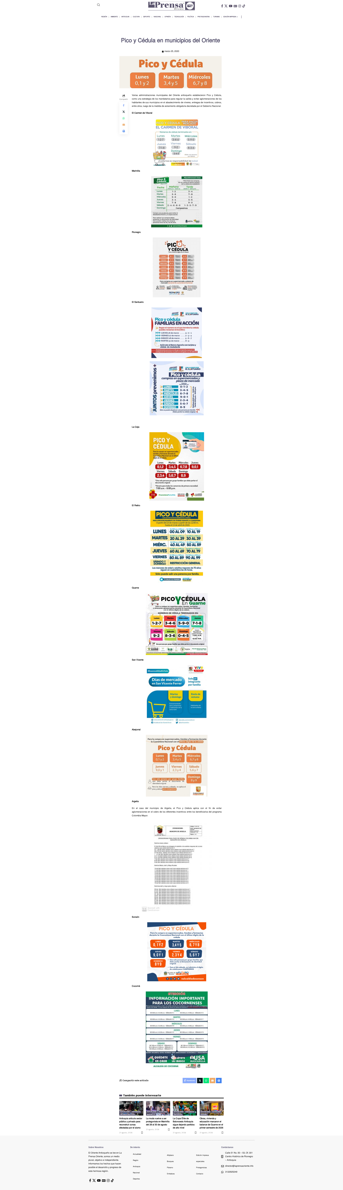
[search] (109, 5)
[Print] (123, 131)
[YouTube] (230, 6)
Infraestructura (127, 1114)
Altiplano (163, 1112)
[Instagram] (240, 6)
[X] (226, 6)
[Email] (123, 124)
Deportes (178, 1114)
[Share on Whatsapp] (123, 118)
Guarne (204, 1114)
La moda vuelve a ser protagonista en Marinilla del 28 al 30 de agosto (157, 1122)
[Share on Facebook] (123, 105)
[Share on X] (123, 111)
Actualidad (125, 1112)
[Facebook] (222, 6)
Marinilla (151, 1114)
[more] (241, 17)
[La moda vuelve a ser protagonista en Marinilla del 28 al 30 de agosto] (158, 1108)
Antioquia (136, 1112)
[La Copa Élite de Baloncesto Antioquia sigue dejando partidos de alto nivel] (185, 1108)
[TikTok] (244, 6)
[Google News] (235, 6)
